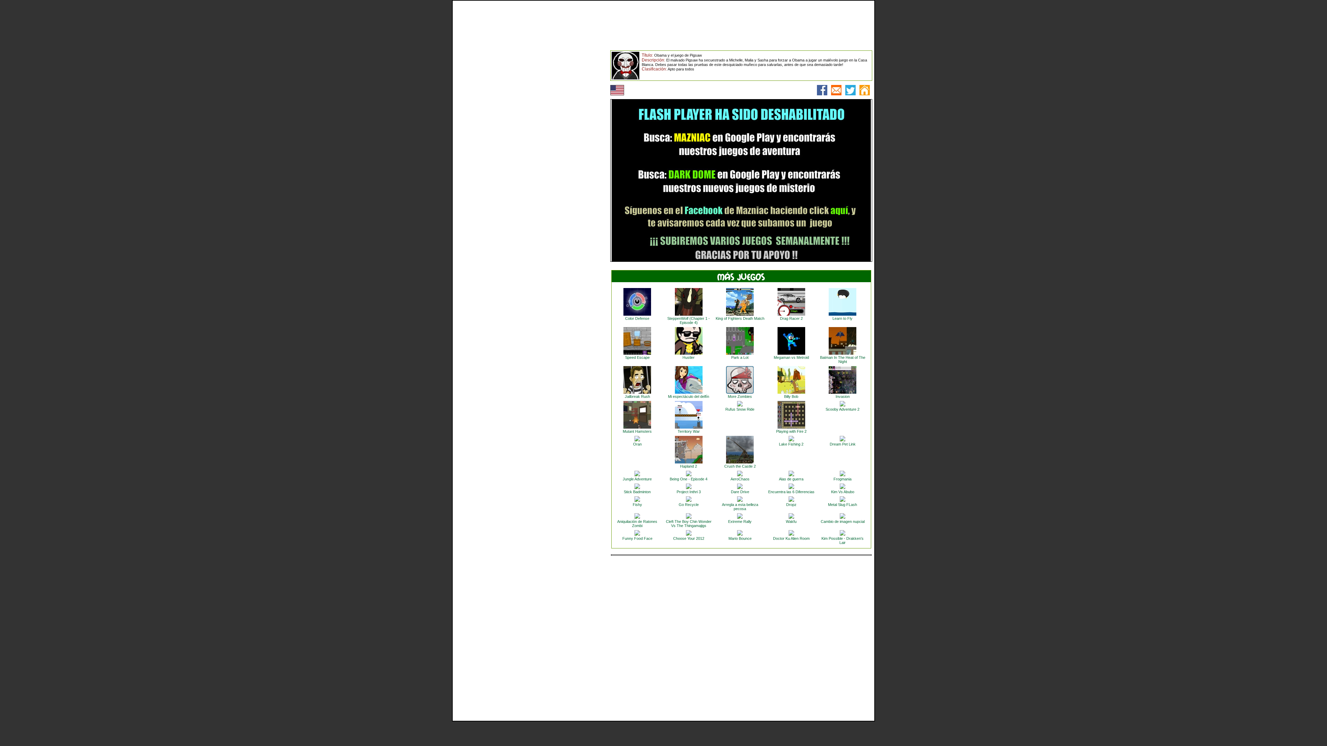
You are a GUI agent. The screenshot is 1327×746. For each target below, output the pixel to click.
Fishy (637, 505)
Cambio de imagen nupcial (843, 521)
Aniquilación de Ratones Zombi (637, 523)
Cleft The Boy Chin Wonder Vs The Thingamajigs (689, 523)
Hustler (689, 357)
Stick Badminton (637, 492)
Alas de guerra (791, 479)
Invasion (843, 396)
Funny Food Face (637, 538)
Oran (637, 444)
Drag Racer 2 (791, 318)
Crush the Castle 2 (740, 466)
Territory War (689, 431)
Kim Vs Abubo (842, 492)
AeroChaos (740, 479)
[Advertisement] (506, 154)
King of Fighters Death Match (740, 318)
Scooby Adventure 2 (842, 409)
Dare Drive (740, 492)
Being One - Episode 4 (688, 479)
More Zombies (740, 396)
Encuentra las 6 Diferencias (791, 492)
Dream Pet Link (843, 444)
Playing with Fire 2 (791, 431)
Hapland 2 (688, 466)
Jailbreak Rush (637, 396)
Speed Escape (637, 357)
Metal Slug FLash (842, 505)
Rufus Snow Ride (739, 409)
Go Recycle (689, 505)
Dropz (791, 505)
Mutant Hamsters (637, 431)
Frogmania (842, 479)
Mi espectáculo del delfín (688, 396)
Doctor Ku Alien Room (791, 538)
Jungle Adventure (637, 479)
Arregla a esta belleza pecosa (740, 507)
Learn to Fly (842, 318)
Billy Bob (791, 396)
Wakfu (791, 521)
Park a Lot (740, 357)
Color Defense (637, 318)
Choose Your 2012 (688, 538)
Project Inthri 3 (689, 492)
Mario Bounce (740, 538)
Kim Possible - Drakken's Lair (842, 540)
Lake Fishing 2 (791, 444)
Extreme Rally (740, 521)
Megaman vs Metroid (791, 357)
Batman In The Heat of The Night (842, 359)
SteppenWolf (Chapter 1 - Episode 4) (688, 320)
